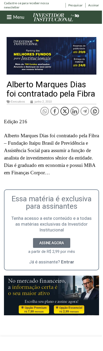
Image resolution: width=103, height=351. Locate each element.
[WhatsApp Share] (44, 111)
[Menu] (9, 17)
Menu (18, 17)
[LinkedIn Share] (75, 111)
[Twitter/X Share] (64, 111)
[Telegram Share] (85, 111)
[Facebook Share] (54, 111)
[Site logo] (56, 17)
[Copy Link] (95, 111)
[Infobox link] (33, 5)
